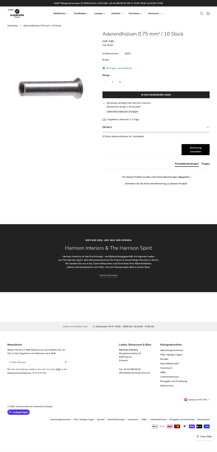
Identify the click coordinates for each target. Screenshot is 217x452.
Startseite (12, 25)
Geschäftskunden (169, 363)
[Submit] (65, 362)
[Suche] (201, 13)
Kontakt (164, 359)
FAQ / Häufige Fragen (171, 354)
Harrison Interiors (24, 406)
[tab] (187, 164)
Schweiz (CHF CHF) (197, 399)
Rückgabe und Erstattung (173, 381)
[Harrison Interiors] (15, 13)
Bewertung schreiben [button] (196, 149)
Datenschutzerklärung (19, 372)
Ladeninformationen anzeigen (122, 111)
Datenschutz (167, 385)
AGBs (58, 369)
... (125, 59)
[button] (208, 13)
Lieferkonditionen (169, 376)
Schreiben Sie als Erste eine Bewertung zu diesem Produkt (156, 183)
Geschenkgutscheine (171, 350)
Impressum (166, 367)
